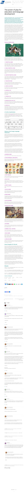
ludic (17, 115)
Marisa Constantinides (8, 7)
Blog (16, 2)
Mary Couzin (8, 351)
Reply (22, 313)
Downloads (22, 2)
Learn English (13, 2)
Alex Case (8, 398)
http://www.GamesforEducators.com (12, 354)
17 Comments (20, 7)
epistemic (12, 114)
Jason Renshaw (9, 313)
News (19, 2)
